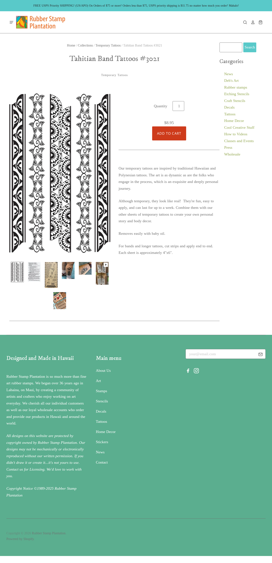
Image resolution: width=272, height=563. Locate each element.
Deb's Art (231, 80)
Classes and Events (239, 141)
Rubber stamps (235, 87)
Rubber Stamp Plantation (48, 533)
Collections (85, 45)
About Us (103, 370)
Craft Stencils (234, 101)
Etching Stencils (236, 94)
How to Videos (235, 134)
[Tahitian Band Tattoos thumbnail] (17, 272)
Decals (229, 107)
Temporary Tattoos (108, 45)
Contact (102, 462)
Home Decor (234, 121)
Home (71, 45)
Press (228, 147)
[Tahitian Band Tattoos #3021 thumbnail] (34, 271)
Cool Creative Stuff (239, 127)
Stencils (102, 401)
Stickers (102, 442)
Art (98, 381)
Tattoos (229, 114)
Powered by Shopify (20, 539)
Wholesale (232, 154)
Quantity (160, 106)
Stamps (101, 391)
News (228, 74)
